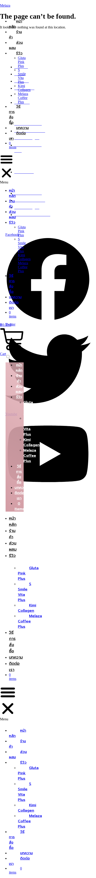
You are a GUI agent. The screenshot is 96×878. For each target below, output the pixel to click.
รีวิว (19, 53)
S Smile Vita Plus (22, 76)
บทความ (22, 128)
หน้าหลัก (15, 24)
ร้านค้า (15, 34)
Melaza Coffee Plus (23, 98)
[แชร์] (71, 5)
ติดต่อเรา (17, 136)
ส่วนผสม (16, 45)
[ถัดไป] (88, 439)
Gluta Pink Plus (22, 62)
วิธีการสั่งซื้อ (12, 283)
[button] (6, 168)
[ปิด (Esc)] (81, 5)
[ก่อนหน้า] (8, 439)
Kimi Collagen (24, 88)
